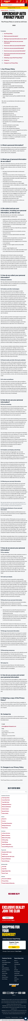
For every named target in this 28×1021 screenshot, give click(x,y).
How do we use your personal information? (14, 48)
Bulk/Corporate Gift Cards (8, 856)
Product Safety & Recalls (6, 962)
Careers (4, 821)
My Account (4, 971)
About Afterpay (5, 861)
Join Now (7, 917)
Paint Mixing (5, 842)
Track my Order (4, 973)
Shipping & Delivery (6, 804)
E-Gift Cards (5, 854)
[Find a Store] (20, 1)
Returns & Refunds (6, 806)
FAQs (3, 966)
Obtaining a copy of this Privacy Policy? (13, 57)
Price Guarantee (17, 971)
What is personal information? (11, 36)
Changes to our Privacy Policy (11, 63)
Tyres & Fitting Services (7, 846)
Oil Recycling (5, 840)
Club (15, 966)
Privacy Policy (22, 1020)
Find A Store (5, 827)
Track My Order (5, 802)
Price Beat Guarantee (7, 823)
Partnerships (16, 979)
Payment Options (5, 977)
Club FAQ (4, 868)
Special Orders (5, 811)
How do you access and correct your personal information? (14, 54)
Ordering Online (6, 797)
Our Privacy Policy (8, 33)
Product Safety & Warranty (8, 883)
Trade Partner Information (18, 975)
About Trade (5, 873)
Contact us (6, 60)
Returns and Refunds (5, 969)
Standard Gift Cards (6, 852)
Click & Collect (5, 809)
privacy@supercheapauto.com (9, 726)
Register (14, 947)
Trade (15, 967)
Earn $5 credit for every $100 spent (14, 7)
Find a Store (16, 962)
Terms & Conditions (6, 878)
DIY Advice (4, 975)
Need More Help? (14, 894)
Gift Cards (16, 969)
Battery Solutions (6, 835)
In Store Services (17, 964)
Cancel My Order (6, 800)
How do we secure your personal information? (14, 51)
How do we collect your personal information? (14, 45)
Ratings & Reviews (6, 825)
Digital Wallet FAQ (6, 871)
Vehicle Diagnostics (6, 844)
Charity (15, 980)
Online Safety (5, 813)
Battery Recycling (6, 837)
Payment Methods (6, 858)
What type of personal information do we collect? (15, 38)
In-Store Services (6, 833)
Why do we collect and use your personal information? (13, 42)
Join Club (4, 866)
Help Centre (4, 960)
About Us (4, 818)
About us (16, 960)
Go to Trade (18, 951)
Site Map (20, 1017)
